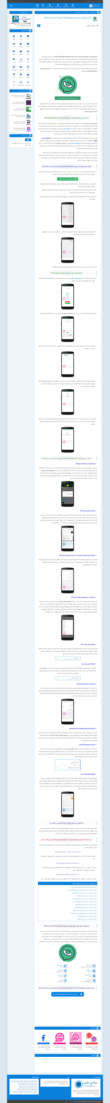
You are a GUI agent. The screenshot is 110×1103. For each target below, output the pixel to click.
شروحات (37, 7)
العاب (43, 7)
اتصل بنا (86, 1)
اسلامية (21, 62)
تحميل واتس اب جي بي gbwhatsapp (86, 919)
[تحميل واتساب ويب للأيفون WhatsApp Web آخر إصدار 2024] (28, 109)
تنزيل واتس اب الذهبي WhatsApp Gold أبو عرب (83, 902)
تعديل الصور (14, 70)
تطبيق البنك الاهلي (32, 1089)
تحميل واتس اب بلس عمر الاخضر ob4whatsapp (83, 899)
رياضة (28, 70)
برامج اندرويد (58, 7)
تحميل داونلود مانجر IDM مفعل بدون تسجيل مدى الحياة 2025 (18, 115)
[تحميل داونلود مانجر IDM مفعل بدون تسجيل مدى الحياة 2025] (28, 115)
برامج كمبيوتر (66, 7)
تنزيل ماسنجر (15, 1081)
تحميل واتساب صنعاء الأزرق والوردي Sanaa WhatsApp (82, 913)
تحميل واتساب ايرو (76, 278)
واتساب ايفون (23, 1081)
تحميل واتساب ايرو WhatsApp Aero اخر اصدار (65, 994)
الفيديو (20, 54)
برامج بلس (90, 1101)
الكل (28, 39)
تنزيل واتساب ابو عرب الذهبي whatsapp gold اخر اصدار (21, 144)
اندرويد (20, 39)
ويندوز (27, 47)
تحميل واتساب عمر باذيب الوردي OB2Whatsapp (83, 910)
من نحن (98, 1)
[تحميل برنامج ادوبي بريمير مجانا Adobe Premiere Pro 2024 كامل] (28, 102)
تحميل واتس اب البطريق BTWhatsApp (85, 916)
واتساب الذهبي (17, 1092)
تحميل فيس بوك (32, 1081)
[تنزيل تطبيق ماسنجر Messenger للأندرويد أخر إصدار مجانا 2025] (28, 128)
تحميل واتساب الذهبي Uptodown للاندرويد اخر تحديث (82, 887)
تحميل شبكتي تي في (31, 1087)
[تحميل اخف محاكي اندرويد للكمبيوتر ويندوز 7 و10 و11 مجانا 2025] (28, 96)
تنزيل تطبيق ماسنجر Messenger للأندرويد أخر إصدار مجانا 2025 (19, 129)
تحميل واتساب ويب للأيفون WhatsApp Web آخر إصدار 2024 (19, 109)
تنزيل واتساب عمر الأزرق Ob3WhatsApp (85, 896)
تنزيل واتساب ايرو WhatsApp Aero (66, 179)
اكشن (28, 62)
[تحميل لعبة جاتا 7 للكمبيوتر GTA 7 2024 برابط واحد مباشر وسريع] (28, 122)
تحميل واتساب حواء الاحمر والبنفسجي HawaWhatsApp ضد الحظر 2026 (92, 1047)
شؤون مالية (21, 85)
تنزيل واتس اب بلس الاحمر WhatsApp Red (84, 904)
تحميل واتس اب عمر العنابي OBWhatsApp (84, 907)
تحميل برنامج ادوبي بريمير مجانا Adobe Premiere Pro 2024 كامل (18, 102)
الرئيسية (72, 7)
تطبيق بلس (28, 85)
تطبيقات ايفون (50, 7)
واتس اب (26, 1092)
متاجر (14, 85)
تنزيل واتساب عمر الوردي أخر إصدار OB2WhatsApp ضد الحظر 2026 (76, 1047)
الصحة (13, 77)
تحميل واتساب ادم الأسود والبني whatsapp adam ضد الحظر (81, 890)
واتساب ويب (66, 128)
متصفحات (21, 70)
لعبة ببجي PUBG (22, 1089)
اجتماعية (21, 77)
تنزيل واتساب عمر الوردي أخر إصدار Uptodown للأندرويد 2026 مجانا (60, 1047)
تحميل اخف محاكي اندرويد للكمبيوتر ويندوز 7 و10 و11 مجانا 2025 (18, 96)
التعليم (13, 54)
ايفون (14, 39)
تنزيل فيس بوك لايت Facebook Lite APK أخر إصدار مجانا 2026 (44, 1047)
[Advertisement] (67, 43)
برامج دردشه (84, 12)
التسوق (28, 77)
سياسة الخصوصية (93, 1)
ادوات (28, 54)
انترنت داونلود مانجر (23, 1084)
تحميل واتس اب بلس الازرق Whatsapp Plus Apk (83, 893)
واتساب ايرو (76, 143)
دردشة (13, 62)
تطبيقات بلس (77, 12)
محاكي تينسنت (33, 1084)
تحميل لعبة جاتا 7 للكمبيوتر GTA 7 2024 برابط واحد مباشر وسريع (19, 122)
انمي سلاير (22, 1087)
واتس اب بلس (33, 1092)
